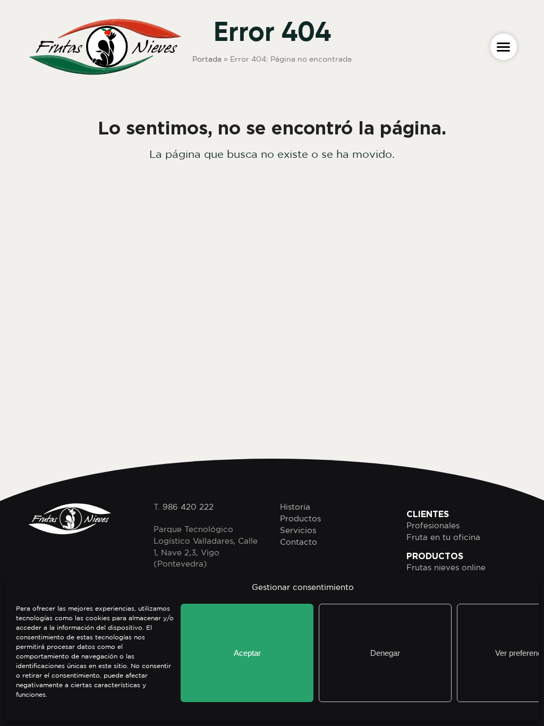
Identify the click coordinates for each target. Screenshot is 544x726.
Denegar (385, 652)
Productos (300, 518)
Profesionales (433, 525)
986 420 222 (188, 506)
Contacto (298, 541)
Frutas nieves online (446, 567)
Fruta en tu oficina (443, 537)
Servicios (298, 530)
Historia (295, 506)
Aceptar (247, 652)
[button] (503, 46)
